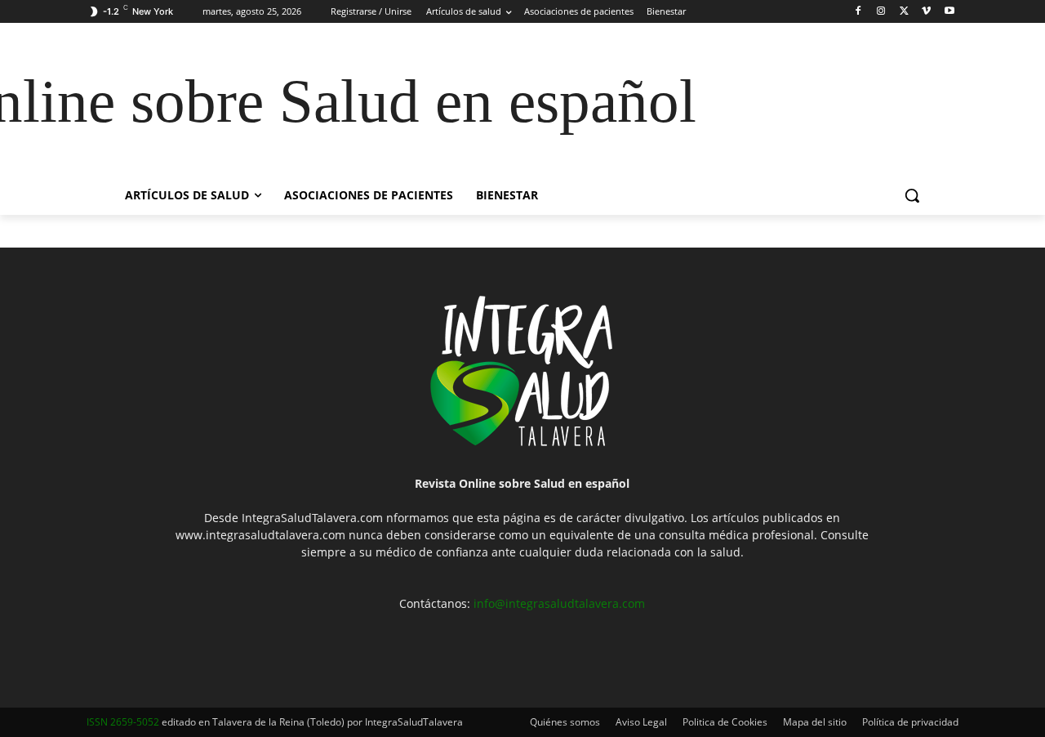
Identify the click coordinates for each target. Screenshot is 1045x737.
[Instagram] (881, 11)
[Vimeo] (926, 11)
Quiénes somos (565, 722)
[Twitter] (904, 11)
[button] (912, 195)
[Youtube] (949, 11)
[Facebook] (858, 11)
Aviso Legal (641, 722)
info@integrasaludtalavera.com (559, 603)
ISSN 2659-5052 (123, 722)
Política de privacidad (910, 722)
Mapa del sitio (815, 722)
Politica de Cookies (725, 722)
